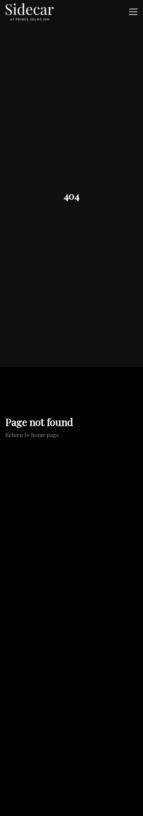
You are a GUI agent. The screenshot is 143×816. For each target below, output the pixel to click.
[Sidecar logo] (30, 11)
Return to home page (32, 434)
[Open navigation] (133, 12)
